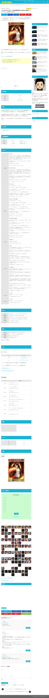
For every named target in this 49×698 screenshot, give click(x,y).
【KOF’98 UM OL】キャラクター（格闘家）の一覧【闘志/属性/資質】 (42, 36)
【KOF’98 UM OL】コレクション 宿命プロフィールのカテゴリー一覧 (42, 27)
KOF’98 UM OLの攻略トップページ (7, 580)
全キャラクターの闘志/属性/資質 (6, 56)
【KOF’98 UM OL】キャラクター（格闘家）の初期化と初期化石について (42, 44)
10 (5, 497)
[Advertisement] (16, 75)
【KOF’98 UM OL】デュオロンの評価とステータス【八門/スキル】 (42, 57)
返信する (28, 627)
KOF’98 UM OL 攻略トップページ (42, 31)
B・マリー (24, 358)
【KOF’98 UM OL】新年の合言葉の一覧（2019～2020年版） (42, 53)
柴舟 (15, 315)
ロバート (9, 360)
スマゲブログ (39, 696)
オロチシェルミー (26, 360)
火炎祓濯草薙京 (11, 315)
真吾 (13, 315)
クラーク (20, 360)
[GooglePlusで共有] (22, 15)
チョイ (23, 360)
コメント (2, 669)
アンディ (21, 358)
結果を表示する (16, 516)
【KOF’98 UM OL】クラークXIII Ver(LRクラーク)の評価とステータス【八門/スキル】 (41, 71)
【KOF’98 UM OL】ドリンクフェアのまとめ (42, 66)
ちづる (26, 358)
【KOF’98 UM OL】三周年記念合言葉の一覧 (42, 62)
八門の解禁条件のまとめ (5, 368)
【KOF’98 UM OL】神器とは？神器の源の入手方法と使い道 (42, 40)
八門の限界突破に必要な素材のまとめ (7, 370)
